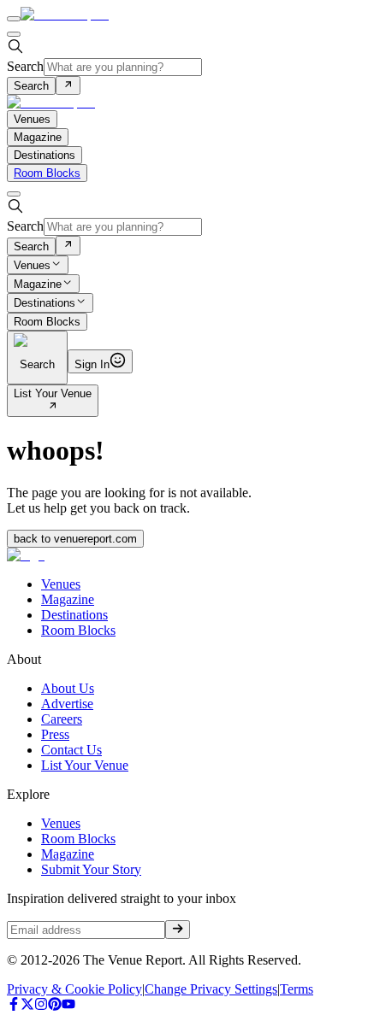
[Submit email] (177, 929)
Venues (32, 265)
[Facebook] (14, 1006)
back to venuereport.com (75, 538)
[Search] (68, 85)
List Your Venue (53, 393)
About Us (67, 688)
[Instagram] (41, 1006)
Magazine (38, 284)
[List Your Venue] (52, 407)
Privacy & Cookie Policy (74, 989)
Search (25, 66)
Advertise (67, 703)
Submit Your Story (91, 869)
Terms (296, 989)
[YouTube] (68, 1006)
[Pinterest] (55, 1006)
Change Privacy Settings (211, 989)
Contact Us (71, 749)
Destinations (44, 303)
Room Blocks (47, 173)
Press (55, 734)
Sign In (92, 364)
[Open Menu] (14, 18)
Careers (61, 719)
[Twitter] (27, 1006)
